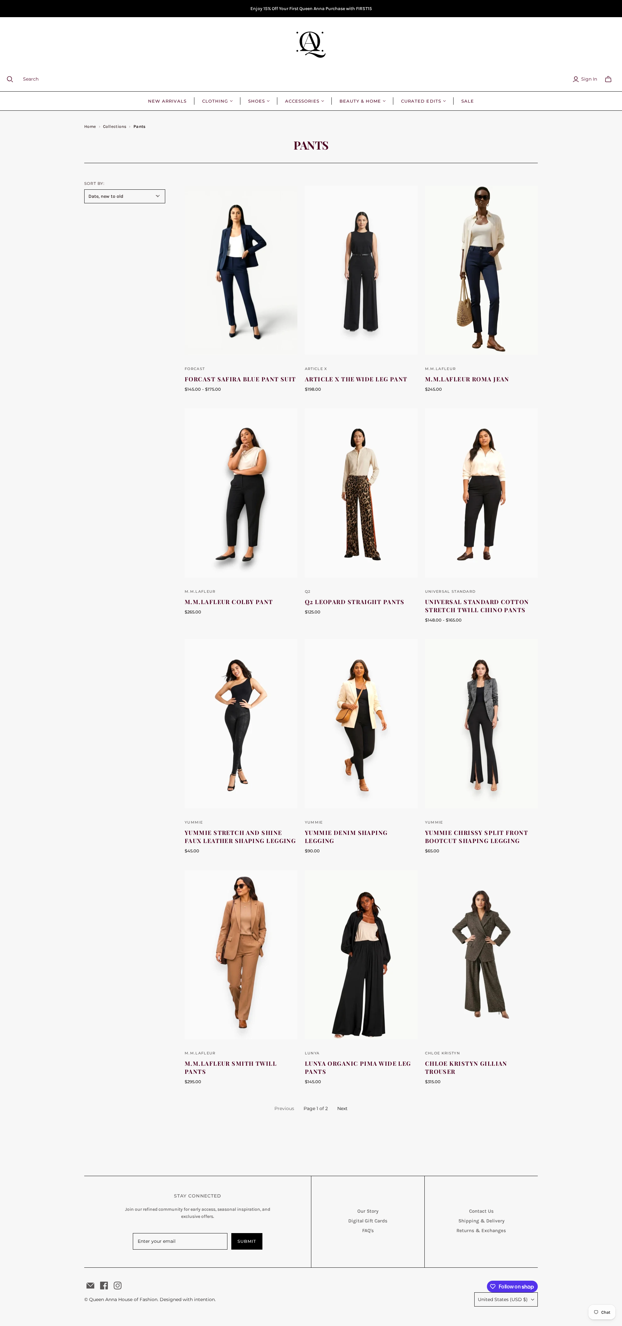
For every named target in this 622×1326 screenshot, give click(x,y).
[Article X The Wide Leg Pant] (361, 270)
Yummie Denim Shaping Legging (346, 837)
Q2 (308, 591)
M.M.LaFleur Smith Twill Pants (231, 1067)
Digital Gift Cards (367, 1221)
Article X (316, 368)
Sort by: (94, 183)
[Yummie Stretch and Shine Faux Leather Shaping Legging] (241, 723)
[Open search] (14, 79)
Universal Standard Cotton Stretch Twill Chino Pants (477, 606)
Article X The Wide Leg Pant (356, 379)
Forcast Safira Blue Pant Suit (240, 379)
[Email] (90, 1285)
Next (342, 1108)
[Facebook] (104, 1285)
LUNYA (312, 1053)
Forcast (195, 368)
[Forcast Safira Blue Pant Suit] (241, 270)
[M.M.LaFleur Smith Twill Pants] (241, 954)
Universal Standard (450, 591)
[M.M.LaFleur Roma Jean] (481, 270)
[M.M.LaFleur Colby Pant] (241, 492)
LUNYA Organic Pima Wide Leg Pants (358, 1067)
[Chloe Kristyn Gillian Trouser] (481, 954)
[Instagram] (117, 1285)
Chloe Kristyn (442, 1053)
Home (90, 126)
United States (503, 1299)
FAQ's (368, 1230)
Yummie (194, 822)
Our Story (367, 1211)
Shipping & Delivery (481, 1221)
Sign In (589, 79)
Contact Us (481, 1211)
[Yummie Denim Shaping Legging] (361, 723)
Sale (467, 101)
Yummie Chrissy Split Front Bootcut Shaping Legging (476, 837)
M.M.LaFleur (440, 368)
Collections (114, 126)
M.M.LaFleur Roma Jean (467, 379)
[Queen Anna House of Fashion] (311, 44)
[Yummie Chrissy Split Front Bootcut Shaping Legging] (481, 723)
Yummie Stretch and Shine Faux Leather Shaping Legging (240, 837)
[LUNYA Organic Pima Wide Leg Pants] (361, 954)
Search (31, 79)
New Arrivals (167, 101)
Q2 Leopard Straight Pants (355, 602)
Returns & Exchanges (481, 1230)
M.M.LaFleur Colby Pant (229, 602)
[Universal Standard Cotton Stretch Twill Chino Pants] (481, 492)
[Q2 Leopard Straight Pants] (361, 492)
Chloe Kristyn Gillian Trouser (466, 1067)
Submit (246, 1241)
